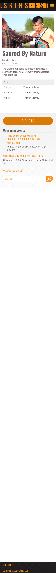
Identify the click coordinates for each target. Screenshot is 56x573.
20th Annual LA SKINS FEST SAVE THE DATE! (24, 156)
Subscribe (7, 565)
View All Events (12, 170)
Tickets (28, 121)
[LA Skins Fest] (24, 5)
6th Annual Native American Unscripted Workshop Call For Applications (23, 139)
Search (49, 179)
